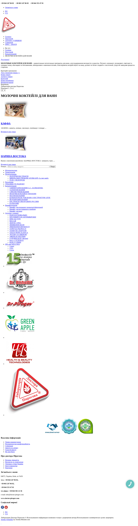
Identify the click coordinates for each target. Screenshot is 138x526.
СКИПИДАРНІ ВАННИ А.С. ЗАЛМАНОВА (26, 188)
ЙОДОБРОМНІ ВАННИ (18, 199)
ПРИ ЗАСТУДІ (14, 219)
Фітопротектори (11, 170)
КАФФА (5, 123)
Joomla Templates (7, 519)
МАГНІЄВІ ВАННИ (17, 196)
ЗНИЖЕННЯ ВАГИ (16, 225)
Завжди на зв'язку (11, 448)
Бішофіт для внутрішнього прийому (22, 209)
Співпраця (9, 446)
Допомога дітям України (14, 464)
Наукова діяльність (12, 460)
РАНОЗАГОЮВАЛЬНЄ (18, 215)
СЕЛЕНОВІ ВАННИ (17, 190)
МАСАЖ (12, 221)
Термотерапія (10, 172)
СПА (11, 248)
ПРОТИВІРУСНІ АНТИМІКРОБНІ (22, 217)
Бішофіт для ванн (15, 211)
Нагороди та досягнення (14, 462)
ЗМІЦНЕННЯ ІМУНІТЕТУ (19, 227)
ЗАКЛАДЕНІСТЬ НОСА (18, 233)
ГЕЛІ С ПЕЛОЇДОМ (17, 180)
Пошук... (4, 166)
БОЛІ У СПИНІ (15, 242)
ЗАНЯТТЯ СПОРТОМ (17, 231)
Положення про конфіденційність (17, 444)
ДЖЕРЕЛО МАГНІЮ (17, 236)
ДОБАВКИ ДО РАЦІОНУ (15, 184)
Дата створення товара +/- (10, 73)
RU (6, 11)
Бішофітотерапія (11, 205)
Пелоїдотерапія (10, 174)
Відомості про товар (8, 132)
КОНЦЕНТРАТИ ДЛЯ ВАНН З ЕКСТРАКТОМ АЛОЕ (29, 198)
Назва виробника (7, 80)
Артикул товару (7, 77)
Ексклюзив (9, 182)
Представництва (11, 466)
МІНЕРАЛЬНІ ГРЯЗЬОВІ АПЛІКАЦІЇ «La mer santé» (29, 178)
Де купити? (5, 59)
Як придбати (10, 452)
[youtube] (6, 508)
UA (6, 13)
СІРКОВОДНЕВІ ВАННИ (19, 192)
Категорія (4, 78)
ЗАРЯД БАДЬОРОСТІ (17, 229)
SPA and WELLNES (12, 244)
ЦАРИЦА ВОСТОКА (13, 156)
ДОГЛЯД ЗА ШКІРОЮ (18, 234)
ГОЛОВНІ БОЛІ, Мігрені (18, 238)
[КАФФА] (15, 119)
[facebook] (2, 508)
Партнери (8, 468)
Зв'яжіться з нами (11, 7)
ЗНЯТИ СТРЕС (15, 223)
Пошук (53, 166)
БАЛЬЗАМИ (14, 203)
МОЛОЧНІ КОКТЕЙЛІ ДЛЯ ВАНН (22, 194)
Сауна (11, 250)
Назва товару (6, 75)
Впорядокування (7, 82)
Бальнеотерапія (10, 186)
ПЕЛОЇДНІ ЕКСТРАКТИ (18, 176)
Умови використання (13, 442)
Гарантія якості (10, 450)
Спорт (11, 246)
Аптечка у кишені (11, 213)
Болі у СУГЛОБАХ (16, 240)
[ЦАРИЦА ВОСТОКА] (15, 152)
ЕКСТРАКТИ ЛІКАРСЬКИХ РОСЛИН (24, 201)
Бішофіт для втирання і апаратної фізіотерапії (26, 207)
